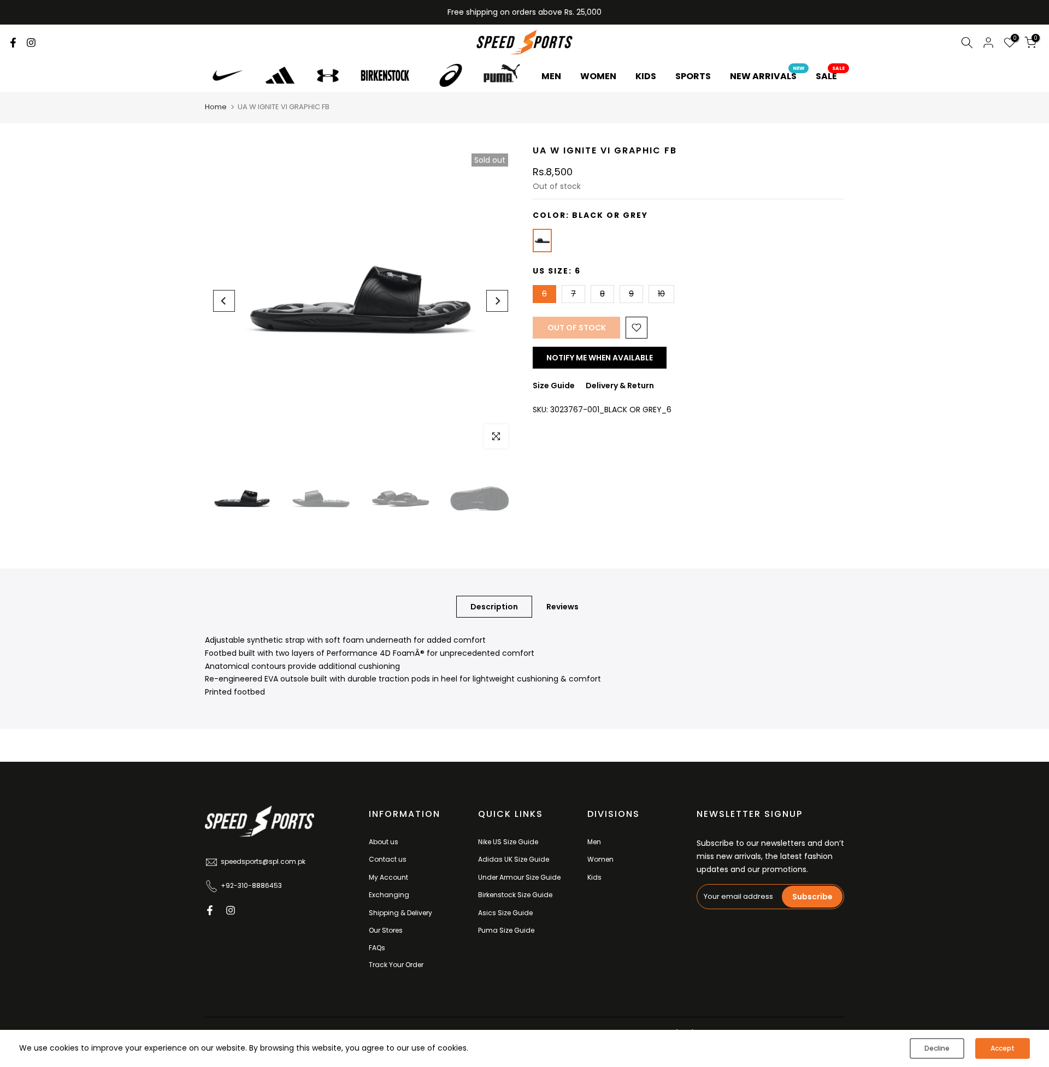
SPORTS (693, 76)
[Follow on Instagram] (31, 42)
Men (594, 841)
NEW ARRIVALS (767, 75)
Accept (1003, 1048)
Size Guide (554, 385)
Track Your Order (396, 964)
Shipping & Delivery (400, 912)
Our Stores (386, 930)
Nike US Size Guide (508, 841)
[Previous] (224, 301)
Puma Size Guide (506, 930)
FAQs (377, 947)
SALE (830, 75)
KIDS (645, 76)
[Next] (497, 301)
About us (383, 841)
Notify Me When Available (599, 357)
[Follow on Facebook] (13, 42)
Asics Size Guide (505, 912)
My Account (388, 877)
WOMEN (598, 76)
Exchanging (389, 894)
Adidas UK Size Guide (513, 859)
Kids (594, 877)
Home (216, 107)
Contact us (387, 859)
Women (600, 859)
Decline (937, 1048)
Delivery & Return (620, 385)
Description (494, 606)
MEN (551, 76)
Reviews (562, 606)
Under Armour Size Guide (519, 877)
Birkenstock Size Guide (515, 894)
